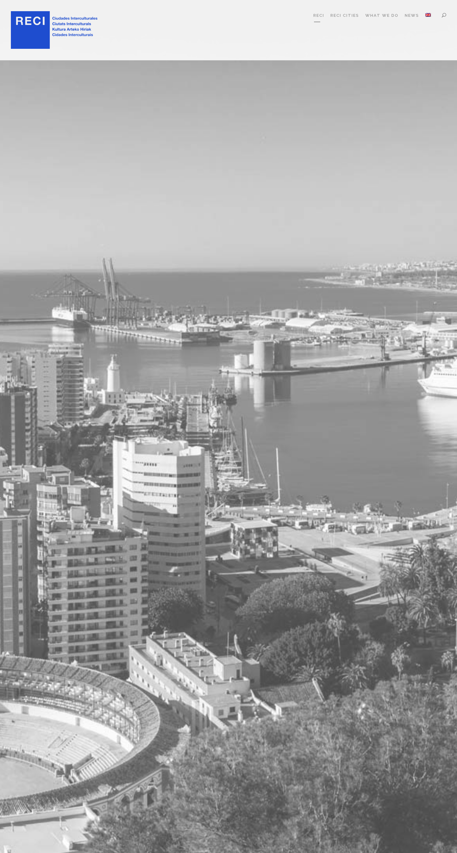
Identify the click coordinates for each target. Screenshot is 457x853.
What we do (382, 15)
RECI (318, 15)
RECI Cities (344, 15)
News (412, 15)
